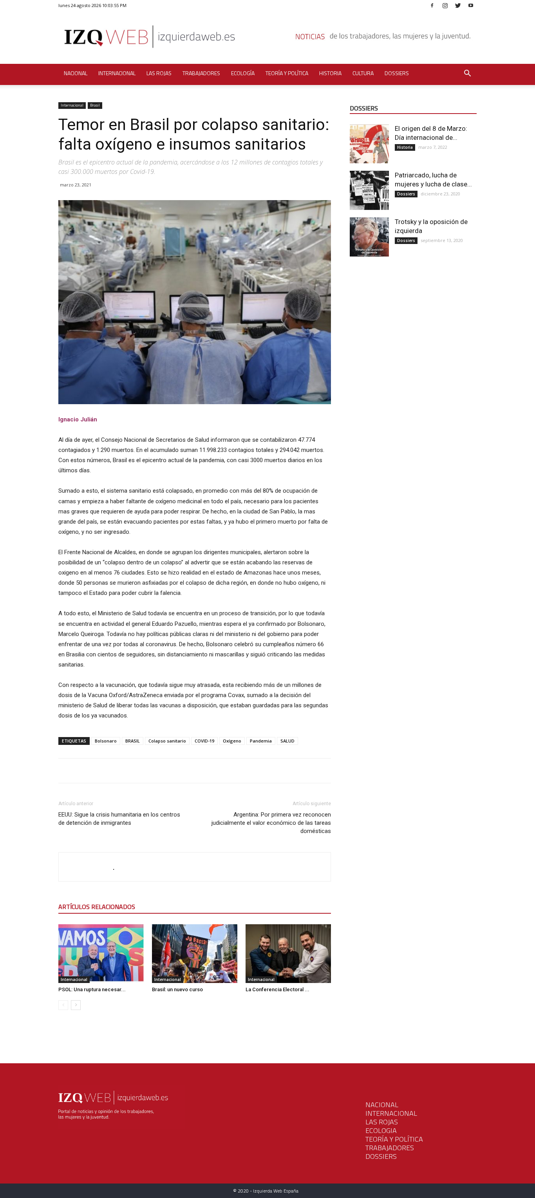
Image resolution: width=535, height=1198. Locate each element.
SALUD (287, 741)
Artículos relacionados (96, 906)
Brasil (95, 105)
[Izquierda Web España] (267, 39)
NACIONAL (381, 1104)
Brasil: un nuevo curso (177, 989)
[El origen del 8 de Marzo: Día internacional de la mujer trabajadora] (369, 143)
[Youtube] (471, 5)
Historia (330, 73)
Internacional (117, 73)
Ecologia (381, 1130)
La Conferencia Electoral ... (277, 989)
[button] (467, 74)
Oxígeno (232, 741)
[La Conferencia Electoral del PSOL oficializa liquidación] (288, 953)
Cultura (363, 73)
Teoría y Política (287, 73)
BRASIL (132, 741)
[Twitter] (458, 5)
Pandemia (261, 741)
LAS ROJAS (381, 1122)
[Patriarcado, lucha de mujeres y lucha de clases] (369, 190)
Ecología (243, 73)
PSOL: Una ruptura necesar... (92, 989)
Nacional (75, 73)
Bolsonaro (106, 741)
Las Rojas (159, 73)
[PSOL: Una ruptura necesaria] (101, 953)
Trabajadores (201, 73)
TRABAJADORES (389, 1147)
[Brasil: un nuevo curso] (194, 953)
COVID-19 (204, 741)
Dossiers (397, 73)
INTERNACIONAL (391, 1113)
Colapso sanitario (167, 741)
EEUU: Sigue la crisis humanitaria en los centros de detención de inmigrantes (119, 818)
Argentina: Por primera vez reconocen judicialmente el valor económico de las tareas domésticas (271, 823)
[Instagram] (445, 5)
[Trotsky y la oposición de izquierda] (369, 237)
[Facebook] (432, 5)
